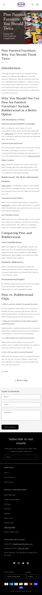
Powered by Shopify (26, 591)
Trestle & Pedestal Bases (12, 499)
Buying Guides (9, 523)
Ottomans (7, 509)
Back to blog (22, 380)
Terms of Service (9, 477)
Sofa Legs (7, 504)
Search (6, 473)
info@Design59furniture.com (23, 544)
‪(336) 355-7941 (23, 548)
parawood (5, 205)
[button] (4, 4)
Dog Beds (7, 513)
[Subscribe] (35, 457)
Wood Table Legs (9, 495)
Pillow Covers (8, 518)
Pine (3, 164)
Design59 (17, 591)
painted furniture (34, 156)
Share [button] (6, 371)
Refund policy (8, 482)
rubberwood (8, 134)
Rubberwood (6, 186)
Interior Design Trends (11, 532)
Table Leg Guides (9, 527)
